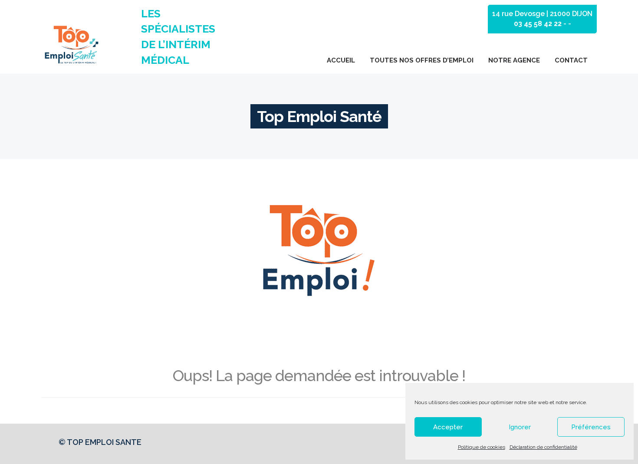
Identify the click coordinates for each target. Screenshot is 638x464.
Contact (571, 60)
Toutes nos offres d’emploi (422, 60)
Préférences (591, 427)
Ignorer (520, 427)
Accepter (448, 427)
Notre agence (514, 60)
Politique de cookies (481, 447)
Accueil (341, 60)
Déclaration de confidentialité (543, 447)
